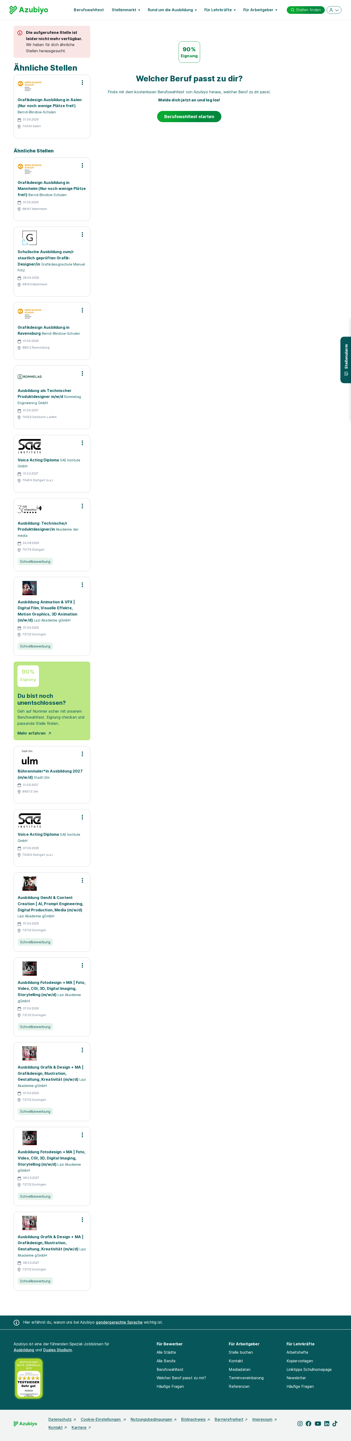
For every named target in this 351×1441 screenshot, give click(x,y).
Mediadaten (239, 1369)
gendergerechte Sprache (119, 1322)
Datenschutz (60, 1419)
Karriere (79, 1427)
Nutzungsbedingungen (151, 1419)
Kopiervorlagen (300, 1360)
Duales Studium (57, 1349)
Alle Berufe (166, 1360)
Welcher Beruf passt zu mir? (181, 1377)
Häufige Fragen (170, 1386)
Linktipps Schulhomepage (309, 1369)
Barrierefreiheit (229, 1419)
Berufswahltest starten (189, 116)
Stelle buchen (241, 1352)
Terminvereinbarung (246, 1377)
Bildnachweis (193, 1419)
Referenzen (239, 1386)
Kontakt (236, 1360)
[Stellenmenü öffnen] (82, 82)
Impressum (262, 1419)
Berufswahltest (89, 9)
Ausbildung (24, 1349)
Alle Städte (166, 1352)
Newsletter (296, 1377)
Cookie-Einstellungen (101, 1419)
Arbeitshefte (297, 1352)
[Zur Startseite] (29, 10)
